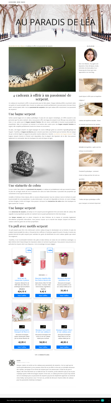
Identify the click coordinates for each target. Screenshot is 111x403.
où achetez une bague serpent (63, 134)
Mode (18, 2)
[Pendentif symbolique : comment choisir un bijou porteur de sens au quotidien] (90, 160)
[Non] (109, 400)
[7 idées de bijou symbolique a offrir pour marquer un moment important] (90, 188)
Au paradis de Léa (55, 22)
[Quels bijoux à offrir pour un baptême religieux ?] (90, 85)
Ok (102, 400)
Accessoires (12, 2)
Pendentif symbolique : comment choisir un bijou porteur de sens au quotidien (89, 175)
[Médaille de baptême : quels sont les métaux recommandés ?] (90, 134)
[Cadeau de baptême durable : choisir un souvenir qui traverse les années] (90, 109)
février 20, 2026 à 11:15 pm (23, 362)
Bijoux (23, 2)
